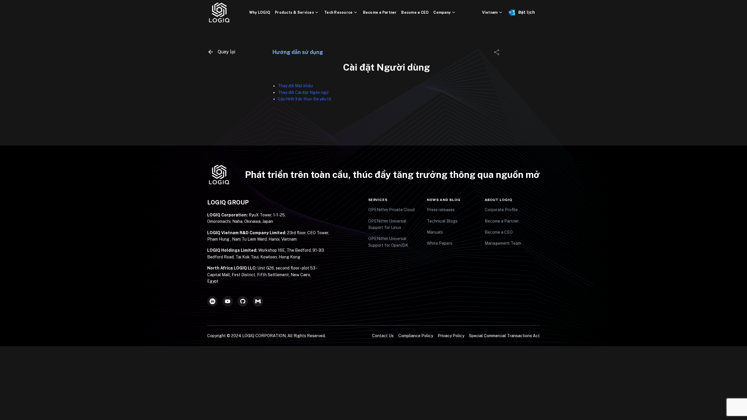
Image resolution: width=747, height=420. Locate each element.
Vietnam (490, 12)
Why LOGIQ (259, 12)
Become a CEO (415, 12)
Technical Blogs (442, 221)
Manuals (435, 232)
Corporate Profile (501, 209)
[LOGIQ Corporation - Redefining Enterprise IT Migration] (228, 12)
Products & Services (294, 12)
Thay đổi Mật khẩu (295, 85)
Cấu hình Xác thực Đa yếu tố (304, 99)
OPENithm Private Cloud (391, 209)
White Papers (439, 243)
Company (442, 12)
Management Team (503, 243)
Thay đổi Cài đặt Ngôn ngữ (303, 92)
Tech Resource (338, 12)
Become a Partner (380, 12)
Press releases (441, 209)
